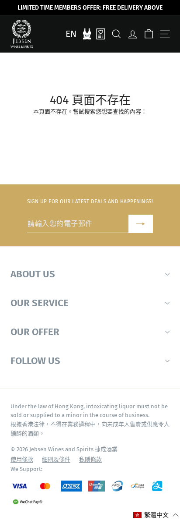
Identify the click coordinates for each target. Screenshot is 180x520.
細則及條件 (56, 459)
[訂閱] (140, 224)
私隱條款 (90, 459)
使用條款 (21, 459)
